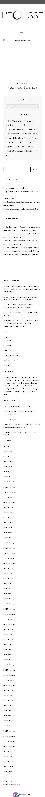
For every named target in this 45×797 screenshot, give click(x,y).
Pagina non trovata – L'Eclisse (14, 251)
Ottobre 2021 (8, 741)
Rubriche (7, 340)
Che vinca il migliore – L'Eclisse (14, 248)
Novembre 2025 (9, 492)
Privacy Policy (9, 361)
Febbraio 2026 (8, 477)
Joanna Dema (23, 83)
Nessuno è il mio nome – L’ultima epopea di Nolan (21, 209)
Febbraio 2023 (8, 660)
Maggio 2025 (8, 522)
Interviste (31, 129)
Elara (5, 781)
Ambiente (10, 125)
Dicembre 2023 (9, 609)
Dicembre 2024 (9, 548)
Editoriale (10, 129)
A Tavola (27, 121)
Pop (24, 146)
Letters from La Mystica (24, 386)
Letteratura (18, 138)
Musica (17, 81)
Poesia (17, 146)
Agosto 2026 (8, 446)
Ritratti (11, 151)
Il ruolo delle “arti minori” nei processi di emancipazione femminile (20, 323)
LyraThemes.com (14, 784)
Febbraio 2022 (8, 721)
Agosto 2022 (8, 690)
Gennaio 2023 (8, 665)
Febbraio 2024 (8, 599)
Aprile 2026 (7, 467)
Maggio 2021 (8, 766)
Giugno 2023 (8, 639)
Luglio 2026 (8, 451)
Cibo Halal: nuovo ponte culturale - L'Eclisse (19, 241)
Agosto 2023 (8, 629)
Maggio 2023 (8, 644)
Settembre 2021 (9, 746)
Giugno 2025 (8, 517)
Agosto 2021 (8, 751)
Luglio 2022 (7, 695)
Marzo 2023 (7, 655)
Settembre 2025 (9, 502)
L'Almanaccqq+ (12, 133)
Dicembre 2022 (9, 670)
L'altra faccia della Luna (28, 383)
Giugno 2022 (8, 700)
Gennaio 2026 (8, 482)
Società (29, 151)
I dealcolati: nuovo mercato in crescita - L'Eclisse (20, 234)
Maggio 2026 (8, 461)
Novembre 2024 (9, 553)
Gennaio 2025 (8, 543)
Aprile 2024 (7, 589)
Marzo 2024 (7, 594)
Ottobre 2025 (8, 497)
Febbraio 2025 (8, 538)
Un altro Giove (8, 198)
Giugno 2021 (8, 761)
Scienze (20, 151)
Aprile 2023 (7, 650)
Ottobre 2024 (8, 558)
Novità (9, 146)
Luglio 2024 (8, 573)
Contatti (7, 350)
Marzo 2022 (7, 716)
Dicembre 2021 (9, 731)
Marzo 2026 (7, 472)
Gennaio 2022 (8, 726)
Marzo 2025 (7, 533)
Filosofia (20, 129)
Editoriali (7, 366)
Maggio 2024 (8, 583)
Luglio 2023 (7, 634)
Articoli (6, 338)
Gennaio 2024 (8, 604)
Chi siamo (7, 345)
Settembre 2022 (9, 685)
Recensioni (32, 146)
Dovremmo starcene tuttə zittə (14, 188)
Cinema (26, 125)
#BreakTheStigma (14, 121)
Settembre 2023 (9, 624)
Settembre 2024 (9, 563)
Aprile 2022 (7, 711)
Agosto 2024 (8, 568)
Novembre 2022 (9, 675)
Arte (19, 125)
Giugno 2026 (8, 456)
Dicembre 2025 (9, 487)
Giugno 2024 (8, 578)
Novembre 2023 (9, 614)
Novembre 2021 (9, 736)
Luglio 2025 (7, 512)
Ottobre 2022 (8, 680)
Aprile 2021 (7, 772)
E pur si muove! (33, 248)
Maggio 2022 (8, 705)
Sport (8, 155)
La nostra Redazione (12, 356)
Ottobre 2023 (8, 619)
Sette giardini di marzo (22, 87)
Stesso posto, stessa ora (27, 230)
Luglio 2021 (7, 756)
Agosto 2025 (8, 507)
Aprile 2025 (7, 528)
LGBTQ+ (21, 142)
